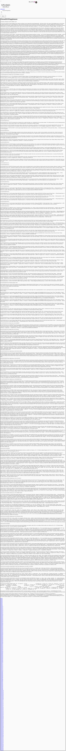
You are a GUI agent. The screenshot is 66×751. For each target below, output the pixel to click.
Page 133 (1, 721)
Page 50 (1, 643)
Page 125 (1, 713)
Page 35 (1, 629)
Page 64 (1, 656)
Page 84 (1, 675)
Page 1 (1, 598)
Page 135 (1, 723)
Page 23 (1, 618)
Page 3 (1, 600)
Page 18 (1, 614)
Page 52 (1, 645)
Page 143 (1, 730)
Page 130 (1, 718)
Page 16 (1, 612)
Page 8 (1, 604)
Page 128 (1, 716)
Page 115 (1, 704)
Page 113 (1, 702)
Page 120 (1, 709)
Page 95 (1, 685)
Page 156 (1, 742)
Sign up (3, 16)
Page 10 (1, 606)
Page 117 (1, 706)
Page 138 (1, 725)
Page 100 (1, 690)
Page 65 (1, 657)
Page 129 (1, 717)
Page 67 (1, 659)
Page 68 (1, 660)
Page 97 (1, 687)
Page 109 (1, 698)
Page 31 (1, 626)
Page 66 (1, 658)
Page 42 (1, 636)
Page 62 (1, 655)
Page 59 (1, 652)
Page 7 (1, 603)
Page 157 (1, 743)
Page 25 (1, 620)
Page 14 (1, 610)
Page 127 (1, 715)
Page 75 (1, 667)
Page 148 (1, 735)
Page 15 (1, 611)
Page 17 (1, 613)
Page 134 (1, 722)
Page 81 (1, 672)
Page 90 (1, 681)
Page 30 (1, 625)
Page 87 (1, 678)
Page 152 (1, 738)
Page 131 (1, 719)
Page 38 (1, 632)
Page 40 (1, 634)
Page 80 (1, 671)
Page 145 (1, 732)
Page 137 (1, 724)
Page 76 (1, 668)
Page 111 (1, 700)
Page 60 (1, 653)
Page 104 (1, 694)
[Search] (1, 12)
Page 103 (1, 693)
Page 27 (1, 622)
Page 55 (1, 648)
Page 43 (1, 637)
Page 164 (1, 750)
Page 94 (1, 684)
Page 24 (1, 619)
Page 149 (1, 736)
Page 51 (1, 644)
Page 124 (1, 712)
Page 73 (1, 665)
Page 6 (1, 602)
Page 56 (1, 649)
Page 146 (1, 733)
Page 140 (1, 727)
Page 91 (1, 682)
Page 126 (1, 714)
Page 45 (1, 639)
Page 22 (1, 617)
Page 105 (1, 695)
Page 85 (1, 676)
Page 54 (1, 647)
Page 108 (1, 697)
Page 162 (1, 748)
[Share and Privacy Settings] (1, 14)
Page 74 (1, 666)
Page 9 (1, 605)
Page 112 (1, 701)
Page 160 (1, 746)
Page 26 (1, 621)
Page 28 (1, 623)
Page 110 (1, 699)
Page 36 (1, 630)
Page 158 (1, 744)
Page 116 (1, 705)
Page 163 (1, 749)
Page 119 (1, 708)
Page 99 (1, 689)
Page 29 (1, 624)
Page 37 (1, 631)
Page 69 (1, 661)
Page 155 (1, 741)
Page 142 (1, 729)
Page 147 (1, 734)
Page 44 (1, 638)
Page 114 (1, 703)
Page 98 (1, 688)
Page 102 (1, 692)
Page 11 (1, 607)
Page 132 (1, 720)
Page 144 (1, 731)
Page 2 (1, 599)
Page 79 (1, 670)
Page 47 (1, 641)
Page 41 (1, 635)
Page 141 (1, 728)
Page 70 (1, 662)
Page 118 (1, 707)
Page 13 (1, 609)
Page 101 (1, 691)
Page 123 (1, 711)
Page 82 (1, 673)
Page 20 (1, 615)
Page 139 (1, 726)
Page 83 (1, 674)
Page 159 (1, 745)
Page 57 (1, 650)
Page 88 (1, 679)
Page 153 (1, 739)
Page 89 (1, 680)
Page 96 (1, 686)
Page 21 (1, 616)
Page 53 (1, 646)
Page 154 (1, 740)
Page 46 (1, 640)
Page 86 (1, 677)
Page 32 (1, 627)
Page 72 (1, 664)
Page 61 (1, 654)
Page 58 (1, 651)
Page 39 (1, 633)
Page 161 (1, 747)
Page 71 (1, 663)
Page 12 (1, 608)
